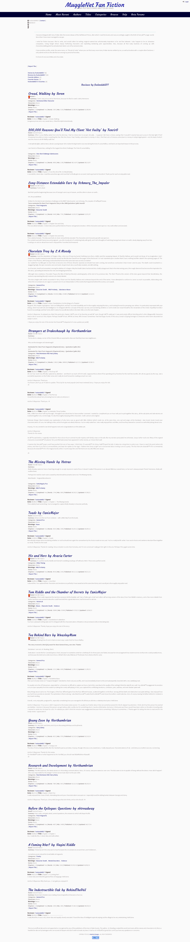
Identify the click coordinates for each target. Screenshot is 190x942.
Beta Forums (137, 14)
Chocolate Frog (38, 251)
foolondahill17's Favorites (36, 82)
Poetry (38, 856)
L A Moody (63, 251)
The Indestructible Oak (44, 890)
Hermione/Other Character (45, 101)
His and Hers (37, 556)
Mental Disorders (54, 861)
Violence (57, 606)
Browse (114, 14)
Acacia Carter (62, 556)
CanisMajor (51, 513)
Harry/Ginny (40, 728)
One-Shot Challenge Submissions (47, 154)
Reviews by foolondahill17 (36, 75)
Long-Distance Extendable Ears (50, 183)
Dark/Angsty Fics (42, 484)
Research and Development (47, 765)
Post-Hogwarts (41, 205)
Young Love (36, 720)
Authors (77, 14)
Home (48, 14)
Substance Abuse (64, 290)
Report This (32, 66)
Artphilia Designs (94, 934)
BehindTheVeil (76, 890)
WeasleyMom (66, 635)
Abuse (38, 606)
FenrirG (113, 130)
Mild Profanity (53, 290)
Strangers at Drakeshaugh (46, 331)
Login (187, 2)
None (38, 524)
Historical (39, 601)
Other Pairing (40, 563)
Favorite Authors (33, 77)
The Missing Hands (41, 462)
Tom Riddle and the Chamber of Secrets (56, 592)
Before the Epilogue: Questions (49, 808)
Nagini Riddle (65, 845)
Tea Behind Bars (39, 635)
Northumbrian (81, 331)
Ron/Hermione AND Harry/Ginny (47, 353)
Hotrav (66, 462)
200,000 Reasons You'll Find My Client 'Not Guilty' (64, 130)
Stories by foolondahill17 (36, 73)
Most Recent (62, 14)
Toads (32, 513)
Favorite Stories (33, 79)
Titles (88, 14)
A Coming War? (39, 845)
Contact (42, 21)
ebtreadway (86, 808)
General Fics (40, 285)
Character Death (41, 210)
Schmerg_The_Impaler (93, 183)
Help (124, 14)
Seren (60, 94)
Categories (100, 14)
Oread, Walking (39, 94)
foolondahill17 (40, 117)
